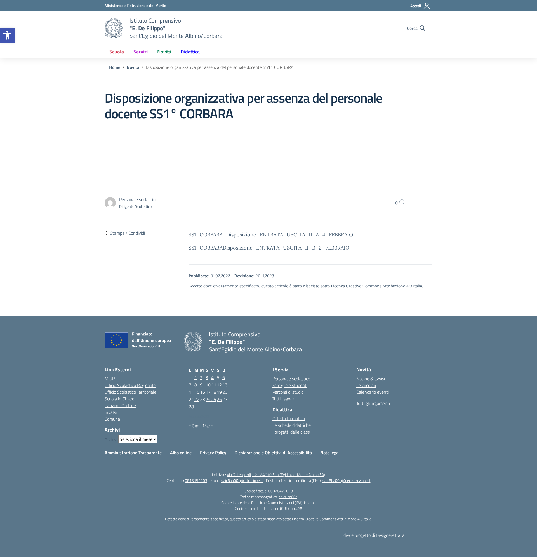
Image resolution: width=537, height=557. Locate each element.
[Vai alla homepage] (114, 28)
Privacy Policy (213, 452)
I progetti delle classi (291, 431)
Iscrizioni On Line (120, 405)
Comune (112, 419)
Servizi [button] (140, 51)
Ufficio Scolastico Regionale (130, 385)
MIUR (110, 378)
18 (213, 392)
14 (191, 392)
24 (208, 399)
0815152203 (196, 480)
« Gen (194, 425)
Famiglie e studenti (289, 385)
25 (213, 399)
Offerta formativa (288, 418)
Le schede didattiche (291, 425)
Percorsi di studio (287, 392)
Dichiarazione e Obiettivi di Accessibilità (273, 452)
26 (219, 399)
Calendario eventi (372, 392)
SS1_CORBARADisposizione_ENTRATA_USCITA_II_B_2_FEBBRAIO (269, 247)
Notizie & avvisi (370, 378)
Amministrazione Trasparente (133, 452)
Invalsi (111, 412)
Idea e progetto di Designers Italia (373, 535)
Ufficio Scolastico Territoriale (130, 392)
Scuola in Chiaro (119, 398)
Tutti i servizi (283, 398)
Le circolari (366, 385)
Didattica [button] (190, 51)
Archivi (111, 439)
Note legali (330, 452)
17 (208, 392)
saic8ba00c (288, 497)
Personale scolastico (291, 378)
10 (208, 384)
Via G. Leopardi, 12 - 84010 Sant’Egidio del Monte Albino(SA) (276, 474)
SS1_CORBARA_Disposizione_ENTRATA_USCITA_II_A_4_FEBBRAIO (271, 234)
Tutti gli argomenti (373, 403)
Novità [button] (164, 51)
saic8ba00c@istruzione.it (242, 480)
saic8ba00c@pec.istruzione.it (346, 480)
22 (196, 399)
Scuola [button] (116, 51)
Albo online (181, 452)
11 (213, 384)
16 (202, 392)
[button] (7, 35)
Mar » (208, 425)
